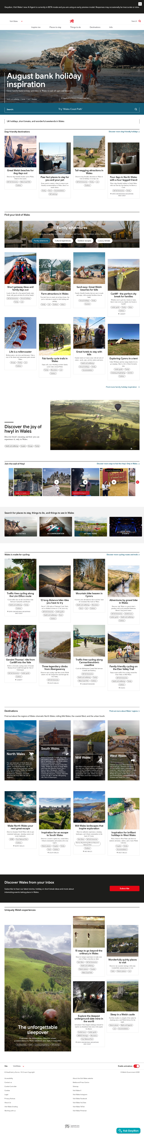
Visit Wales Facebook (80, 1098)
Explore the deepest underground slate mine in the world (88, 1018)
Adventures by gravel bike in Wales (123, 601)
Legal (6, 1094)
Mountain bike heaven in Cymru (89, 594)
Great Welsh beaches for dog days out (20, 171)
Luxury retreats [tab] (104, 241)
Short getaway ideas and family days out (20, 288)
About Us (7, 1102)
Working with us (10, 1111)
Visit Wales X (77, 1090)
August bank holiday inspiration (44, 80)
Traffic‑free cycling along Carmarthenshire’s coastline (89, 662)
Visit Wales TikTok (79, 1107)
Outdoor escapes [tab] (84, 241)
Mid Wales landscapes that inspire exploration (89, 827)
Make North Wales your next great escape (20, 827)
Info (111, 27)
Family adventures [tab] (41, 241)
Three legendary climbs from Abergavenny (55, 667)
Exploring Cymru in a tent (124, 358)
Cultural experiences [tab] (63, 241)
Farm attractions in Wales (54, 293)
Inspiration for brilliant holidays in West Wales (123, 834)
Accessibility (8, 1078)
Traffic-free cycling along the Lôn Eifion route (20, 594)
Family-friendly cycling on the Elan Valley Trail (124, 667)
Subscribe (124, 888)
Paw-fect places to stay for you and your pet (55, 178)
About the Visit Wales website (83, 1078)
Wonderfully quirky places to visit (122, 961)
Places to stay (55, 27)
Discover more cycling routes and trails (122, 554)
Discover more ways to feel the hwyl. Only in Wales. (117, 463)
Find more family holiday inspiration (121, 387)
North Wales (16, 754)
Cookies (7, 1090)
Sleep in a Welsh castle (122, 1014)
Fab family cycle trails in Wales (55, 360)
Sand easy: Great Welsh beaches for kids (89, 288)
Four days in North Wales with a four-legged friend (123, 178)
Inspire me (35, 27)
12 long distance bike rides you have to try (55, 601)
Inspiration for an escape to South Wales (54, 834)
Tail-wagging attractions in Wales (89, 171)
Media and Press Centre (81, 1082)
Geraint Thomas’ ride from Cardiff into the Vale (20, 661)
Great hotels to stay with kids (89, 353)
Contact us (8, 1082)
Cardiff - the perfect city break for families (123, 295)
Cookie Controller (10, 1086)
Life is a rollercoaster (20, 351)
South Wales (50, 748)
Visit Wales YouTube (79, 1102)
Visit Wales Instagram (80, 1094)
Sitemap (75, 1086)
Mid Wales (82, 757)
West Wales (118, 756)
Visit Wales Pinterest (80, 1111)
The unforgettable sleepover (37, 1029)
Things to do (75, 27)
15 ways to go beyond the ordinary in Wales (88, 952)
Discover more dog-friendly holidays (123, 131)
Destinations (95, 27)
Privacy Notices (9, 1098)
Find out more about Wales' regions (123, 711)
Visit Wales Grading (11, 1107)
